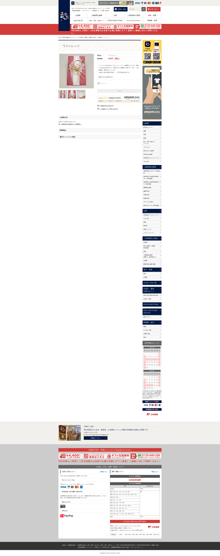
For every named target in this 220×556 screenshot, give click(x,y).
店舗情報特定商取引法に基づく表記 (120, 547)
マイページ (86, 10)
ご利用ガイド (95, 10)
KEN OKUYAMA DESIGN (134, 20)
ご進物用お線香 (96, 15)
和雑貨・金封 (152, 20)
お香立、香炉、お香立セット (96, 20)
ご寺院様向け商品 (133, 15)
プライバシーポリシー (136, 547)
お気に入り (103, 83)
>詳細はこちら (103, 471)
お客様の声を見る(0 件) (106, 105)
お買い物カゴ (154, 9)
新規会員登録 (76, 10)
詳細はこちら (95, 438)
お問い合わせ (105, 10)
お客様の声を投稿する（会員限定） (71, 124)
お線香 (78, 15)
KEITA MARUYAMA (115, 20)
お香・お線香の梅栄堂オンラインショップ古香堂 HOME (72, 37)
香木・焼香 (152, 15)
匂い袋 (77, 20)
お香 (115, 15)
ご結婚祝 (99, 37)
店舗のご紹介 (122, 9)
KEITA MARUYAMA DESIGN (127, 545)
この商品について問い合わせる (109, 109)
